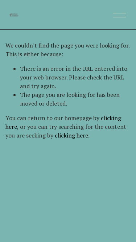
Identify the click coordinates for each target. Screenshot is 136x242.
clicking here (71, 135)
